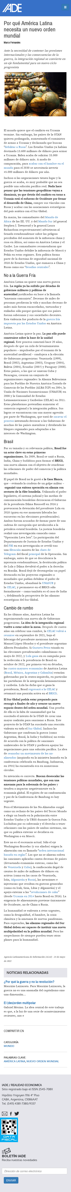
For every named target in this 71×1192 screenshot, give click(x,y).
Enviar (11, 1180)
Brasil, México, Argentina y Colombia (28, 672)
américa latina (14, 1061)
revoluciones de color (44, 892)
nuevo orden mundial (43, 1061)
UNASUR (47, 583)
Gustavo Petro (41, 648)
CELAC (11, 587)
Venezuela (14, 867)
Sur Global (34, 728)
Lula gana (32, 656)
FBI (11, 546)
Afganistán (18, 879)
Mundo (9, 1046)
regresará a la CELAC (41, 689)
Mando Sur (45, 221)
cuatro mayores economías (25, 668)
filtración (15, 550)
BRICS (53, 693)
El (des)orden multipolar (20, 1003)
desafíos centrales (37, 267)
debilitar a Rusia (15, 147)
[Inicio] (12, 8)
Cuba (27, 867)
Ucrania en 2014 (23, 896)
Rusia (31, 879)
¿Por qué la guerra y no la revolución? (29, 982)
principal (34, 554)
